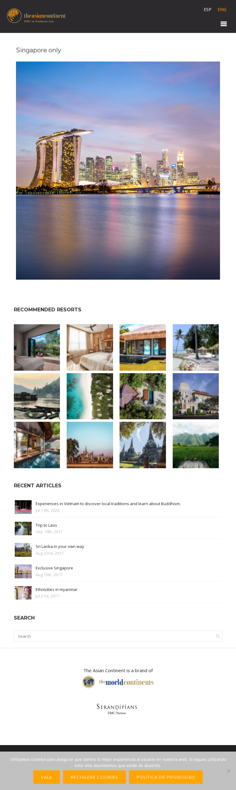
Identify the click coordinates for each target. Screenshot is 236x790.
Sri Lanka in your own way (60, 546)
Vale (46, 777)
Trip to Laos (46, 525)
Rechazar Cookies (94, 777)
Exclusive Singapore (54, 568)
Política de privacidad (166, 777)
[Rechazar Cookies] (228, 771)
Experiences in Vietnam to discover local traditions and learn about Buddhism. (108, 503)
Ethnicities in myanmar (56, 589)
